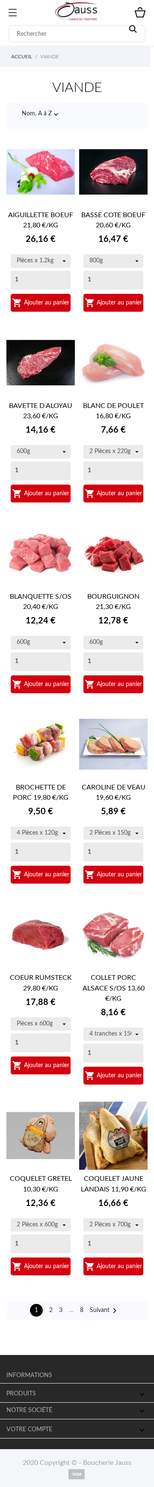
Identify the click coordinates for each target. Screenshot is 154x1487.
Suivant (105, 1311)
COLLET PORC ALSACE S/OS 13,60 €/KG (114, 988)
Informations (29, 1375)
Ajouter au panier (40, 303)
